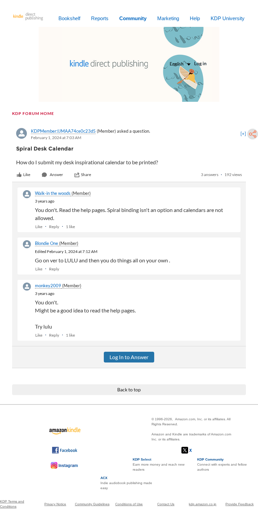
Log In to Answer (129, 357)
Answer (56, 174)
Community (132, 18)
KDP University (228, 18)
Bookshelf (69, 18)
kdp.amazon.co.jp (202, 504)
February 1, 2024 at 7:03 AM (56, 137)
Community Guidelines (92, 504)
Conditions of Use (129, 504)
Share (86, 174)
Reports (100, 18)
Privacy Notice (55, 504)
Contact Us (165, 504)
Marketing (168, 18)
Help (195, 18)
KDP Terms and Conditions (12, 504)
